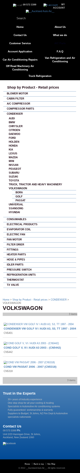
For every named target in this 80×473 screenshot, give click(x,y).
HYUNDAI (14, 212)
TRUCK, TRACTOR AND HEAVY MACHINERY (35, 184)
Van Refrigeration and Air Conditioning (60, 59)
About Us (60, 26)
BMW (12, 122)
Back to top (39, 464)
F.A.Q (60, 51)
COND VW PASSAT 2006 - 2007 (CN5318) (30, 366)
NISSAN (13, 165)
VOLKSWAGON (18, 188)
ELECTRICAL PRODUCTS (22, 224)
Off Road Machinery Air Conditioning (20, 68)
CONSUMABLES (16, 219)
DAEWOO (14, 134)
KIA (11, 149)
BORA (19, 192)
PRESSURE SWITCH (19, 269)
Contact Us (20, 35)
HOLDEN (14, 141)
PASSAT (20, 200)
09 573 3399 (9, 430)
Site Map (51, 464)
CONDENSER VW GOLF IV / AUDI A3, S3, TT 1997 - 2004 (40, 328)
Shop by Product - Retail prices (33, 87)
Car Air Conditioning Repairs (20, 59)
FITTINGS (12, 249)
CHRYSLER (16, 126)
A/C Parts (60, 43)
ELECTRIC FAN (16, 234)
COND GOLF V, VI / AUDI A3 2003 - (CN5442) (32, 347)
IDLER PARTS (15, 264)
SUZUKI (13, 176)
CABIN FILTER (15, 98)
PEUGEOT (15, 168)
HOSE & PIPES (16, 259)
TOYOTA (14, 180)
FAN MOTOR (14, 239)
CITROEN (14, 130)
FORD (12, 137)
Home (20, 26)
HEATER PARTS (16, 254)
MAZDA (13, 157)
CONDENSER (15, 113)
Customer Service (20, 43)
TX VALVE (13, 284)
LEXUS (13, 153)
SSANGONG (16, 208)
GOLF (19, 196)
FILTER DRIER (15, 244)
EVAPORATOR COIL (19, 229)
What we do (60, 35)
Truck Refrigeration (40, 76)
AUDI (12, 118)
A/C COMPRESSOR (18, 103)
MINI (11, 161)
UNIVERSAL (16, 204)
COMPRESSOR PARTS (20, 108)
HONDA (13, 145)
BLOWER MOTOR (17, 93)
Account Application (20, 51)
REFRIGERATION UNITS (21, 274)
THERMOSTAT (15, 279)
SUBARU (14, 172)
